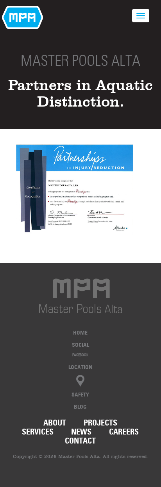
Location (80, 367)
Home (80, 332)
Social (80, 344)
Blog (80, 406)
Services (38, 431)
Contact (80, 440)
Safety (80, 394)
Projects (100, 422)
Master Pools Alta (80, 60)
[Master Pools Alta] (80, 296)
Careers (124, 431)
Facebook (80, 355)
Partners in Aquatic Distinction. (80, 93)
